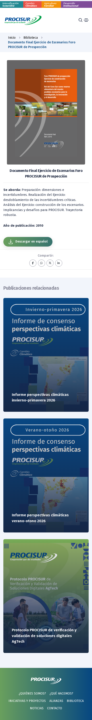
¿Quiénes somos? (32, 693)
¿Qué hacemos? (61, 693)
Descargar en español (31, 241)
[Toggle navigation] (86, 20)
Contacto (54, 708)
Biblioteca (75, 701)
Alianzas (56, 701)
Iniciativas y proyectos (27, 701)
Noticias (37, 708)
